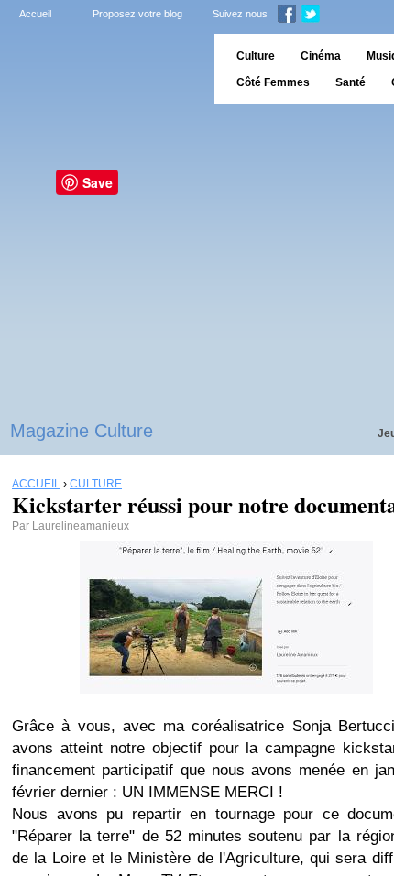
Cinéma (321, 55)
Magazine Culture (81, 431)
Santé (350, 82)
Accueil (35, 13)
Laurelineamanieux (80, 526)
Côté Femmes (273, 82)
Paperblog (101, 69)
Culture (255, 55)
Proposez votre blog (137, 13)
